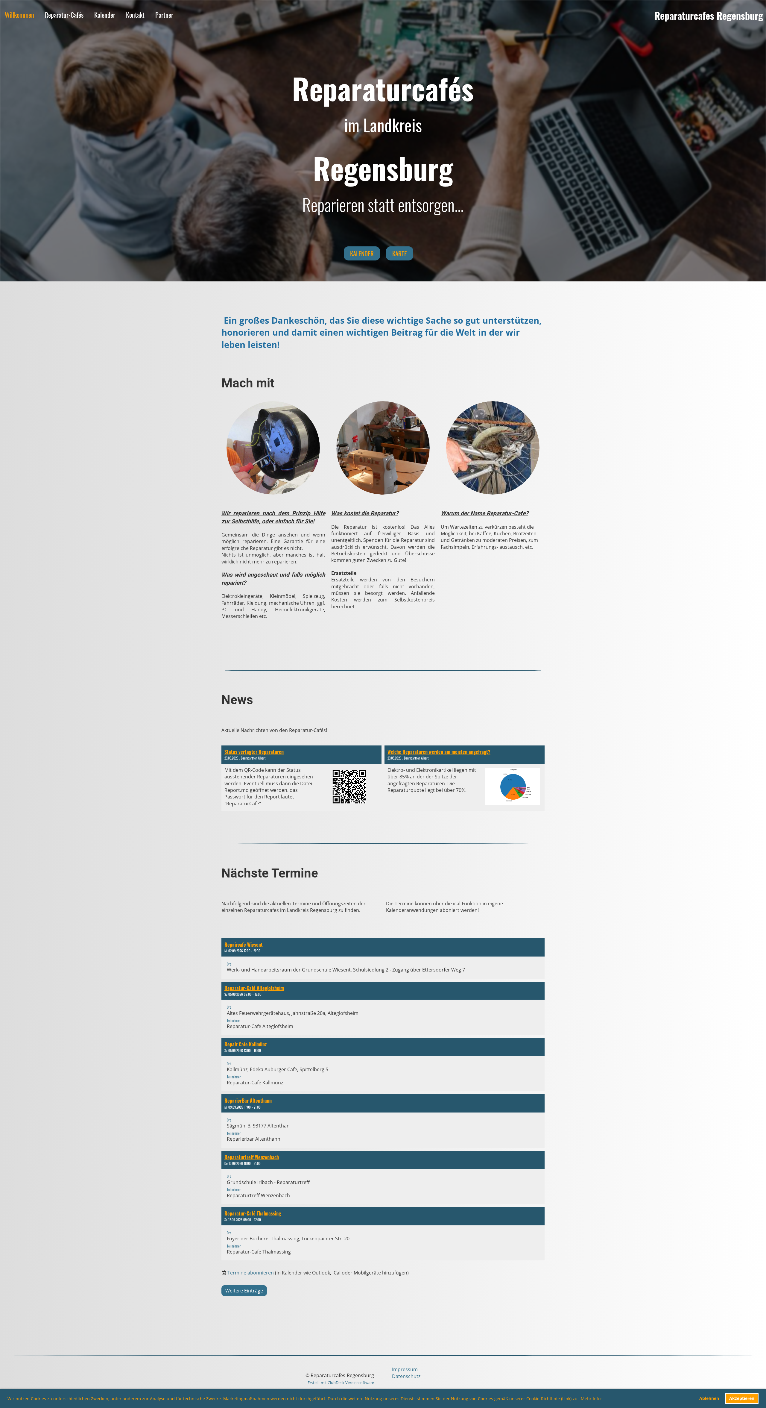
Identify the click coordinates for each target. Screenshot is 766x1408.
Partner (164, 14)
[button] (383, 958)
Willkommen (19, 14)
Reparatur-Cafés (64, 14)
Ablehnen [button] (709, 1398)
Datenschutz (406, 1376)
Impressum (405, 1369)
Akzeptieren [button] (741, 1398)
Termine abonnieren (250, 1272)
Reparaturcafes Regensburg (708, 15)
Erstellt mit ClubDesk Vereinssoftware (341, 1382)
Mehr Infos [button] (592, 1398)
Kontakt (135, 14)
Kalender (104, 14)
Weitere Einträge (244, 1290)
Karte (399, 253)
